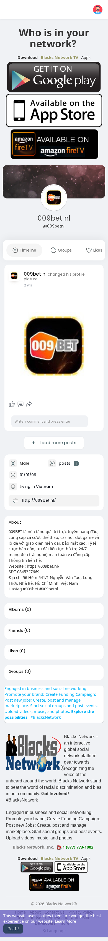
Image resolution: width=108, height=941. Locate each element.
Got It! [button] (13, 928)
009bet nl (53, 218)
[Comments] (20, 404)
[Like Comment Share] (21, 404)
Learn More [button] (65, 921)
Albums (16, 609)
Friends (16, 630)
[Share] (29, 404)
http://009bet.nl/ (39, 500)
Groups (16, 671)
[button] (98, 9)
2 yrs (28, 285)
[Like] (12, 404)
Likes (13, 651)
